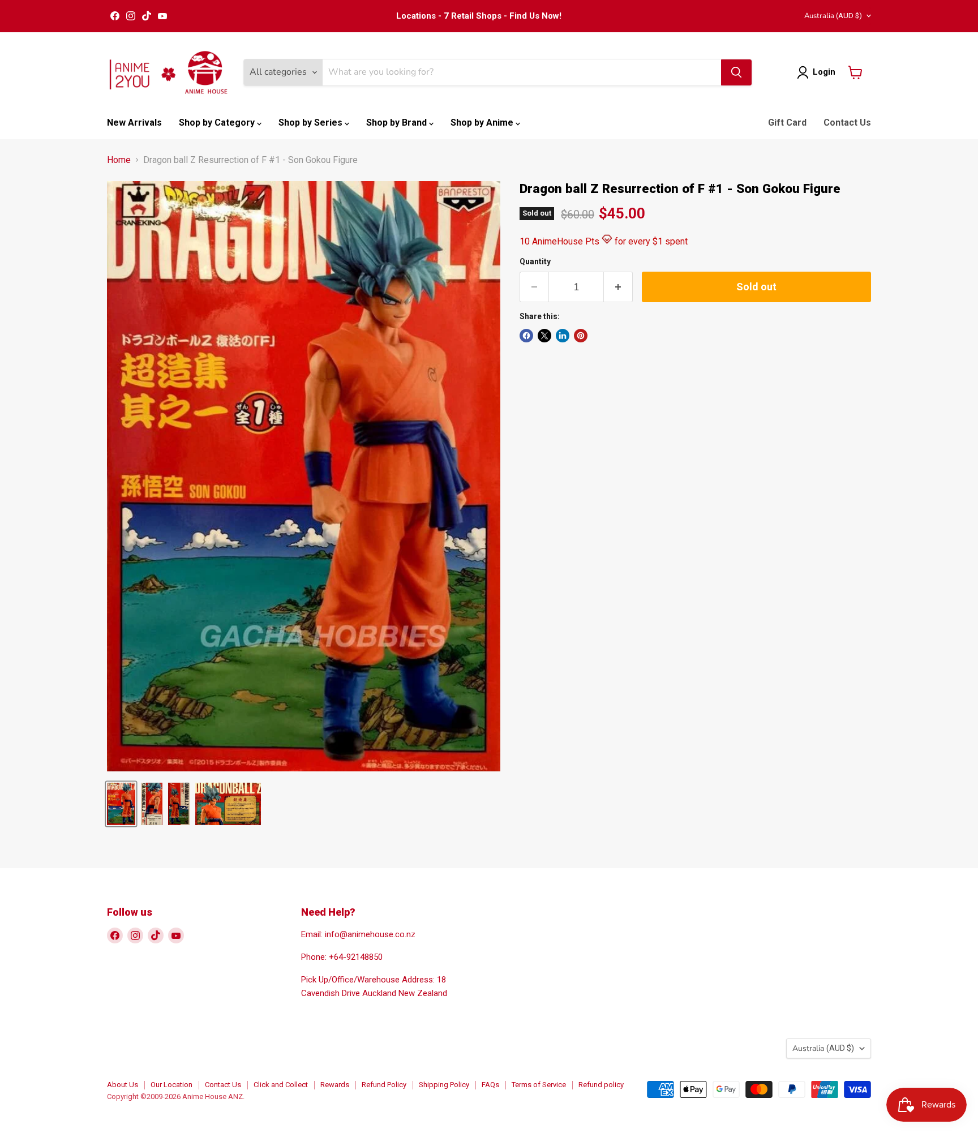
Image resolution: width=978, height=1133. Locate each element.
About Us (122, 1084)
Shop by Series (311, 122)
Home (119, 160)
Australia (833, 16)
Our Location (171, 1084)
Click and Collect (281, 1084)
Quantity (535, 261)
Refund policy (601, 1084)
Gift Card (787, 122)
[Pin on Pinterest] (580, 335)
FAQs (490, 1084)
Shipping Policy (444, 1084)
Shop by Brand (397, 122)
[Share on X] (544, 335)
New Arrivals (134, 122)
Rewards (334, 1084)
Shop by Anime (483, 122)
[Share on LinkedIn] (562, 335)
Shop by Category (218, 122)
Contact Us (847, 122)
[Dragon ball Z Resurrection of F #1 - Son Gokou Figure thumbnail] (121, 804)
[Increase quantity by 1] (618, 287)
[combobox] (522, 72)
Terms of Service (539, 1084)
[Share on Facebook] (526, 335)
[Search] (736, 72)
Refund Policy (384, 1084)
